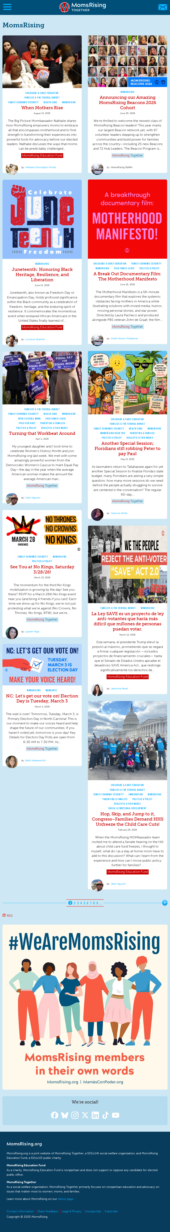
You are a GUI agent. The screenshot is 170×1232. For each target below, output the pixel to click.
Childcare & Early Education (42, 93)
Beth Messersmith (36, 760)
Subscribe (111, 1211)
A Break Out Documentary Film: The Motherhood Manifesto (128, 276)
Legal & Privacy (71, 1211)
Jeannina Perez (119, 688)
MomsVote (51, 690)
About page (65, 1199)
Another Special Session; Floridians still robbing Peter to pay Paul (127, 448)
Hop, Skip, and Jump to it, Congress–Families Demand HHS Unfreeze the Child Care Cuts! (127, 819)
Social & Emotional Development (127, 808)
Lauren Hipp (32, 631)
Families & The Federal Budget (42, 97)
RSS (10, 916)
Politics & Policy (150, 268)
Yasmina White (119, 513)
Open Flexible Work (29, 418)
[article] (42, 104)
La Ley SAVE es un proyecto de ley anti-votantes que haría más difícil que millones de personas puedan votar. (127, 621)
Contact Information (20, 1211)
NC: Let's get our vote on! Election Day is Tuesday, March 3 (42, 698)
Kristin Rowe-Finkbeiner (124, 338)
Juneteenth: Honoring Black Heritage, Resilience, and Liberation (42, 274)
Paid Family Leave (124, 268)
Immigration (136, 794)
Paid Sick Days (27, 423)
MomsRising (69, 102)
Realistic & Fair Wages (140, 437)
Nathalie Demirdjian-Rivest (41, 167)
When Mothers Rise (42, 107)
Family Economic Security (23, 102)
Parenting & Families (142, 433)
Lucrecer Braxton (35, 339)
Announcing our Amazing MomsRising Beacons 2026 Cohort (127, 102)
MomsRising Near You (112, 433)
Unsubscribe (93, 1211)
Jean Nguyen (33, 497)
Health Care (50, 102)
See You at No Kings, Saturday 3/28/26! (42, 569)
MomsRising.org (83, 7)
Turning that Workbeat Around (42, 433)
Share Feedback (47, 1211)
